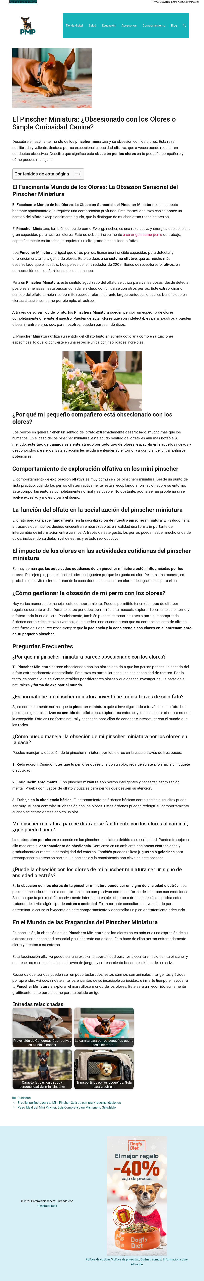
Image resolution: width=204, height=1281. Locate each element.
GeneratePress (47, 1206)
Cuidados (24, 1098)
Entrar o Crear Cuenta (23, 1)
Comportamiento (154, 25)
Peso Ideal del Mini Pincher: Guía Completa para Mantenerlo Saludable (67, 1107)
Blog (174, 25)
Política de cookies (98, 1259)
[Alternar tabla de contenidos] (75, 174)
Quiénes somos (150, 1259)
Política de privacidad (125, 1259)
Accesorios (129, 25)
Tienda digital (74, 25)
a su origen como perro (143, 234)
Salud (92, 25)
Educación (109, 25)
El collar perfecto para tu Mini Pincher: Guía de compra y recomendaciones (69, 1103)
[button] (184, 25)
